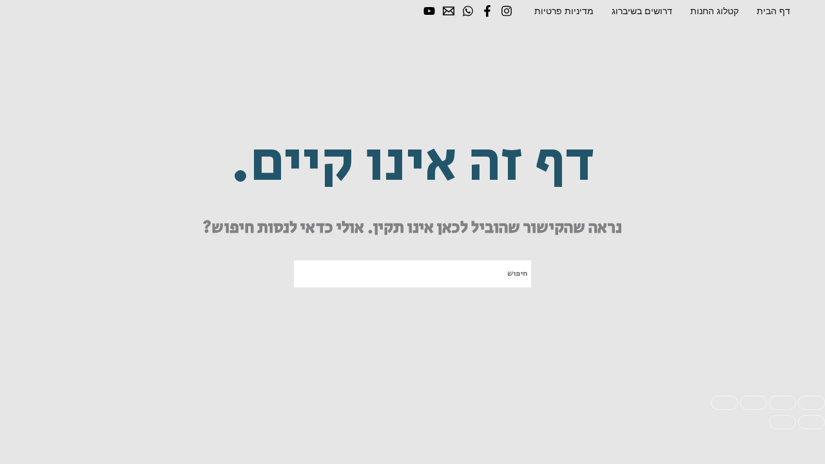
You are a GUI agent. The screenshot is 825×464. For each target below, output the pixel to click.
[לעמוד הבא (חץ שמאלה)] (782, 422)
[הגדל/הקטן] (811, 403)
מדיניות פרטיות (564, 11)
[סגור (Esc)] (724, 403)
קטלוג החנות (714, 11)
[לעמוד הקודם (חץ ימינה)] (811, 422)
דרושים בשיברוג (642, 11)
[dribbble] (468, 11)
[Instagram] (506, 11)
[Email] (448, 11)
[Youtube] (429, 11)
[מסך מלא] (782, 403)
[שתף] (753, 403)
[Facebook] (487, 11)
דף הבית (773, 11)
